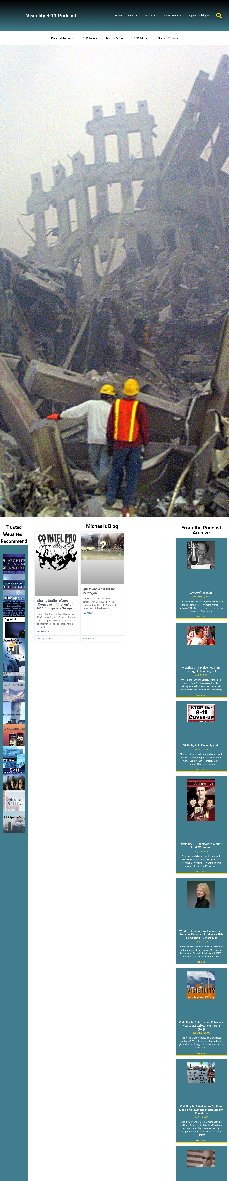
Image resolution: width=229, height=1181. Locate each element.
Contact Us (149, 15)
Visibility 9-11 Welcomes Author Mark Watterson (201, 845)
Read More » (43, 632)
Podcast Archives (62, 38)
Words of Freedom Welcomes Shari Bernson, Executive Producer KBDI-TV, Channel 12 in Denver (201, 934)
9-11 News (90, 38)
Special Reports (168, 38)
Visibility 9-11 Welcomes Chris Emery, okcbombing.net (201, 669)
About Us (133, 15)
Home (118, 15)
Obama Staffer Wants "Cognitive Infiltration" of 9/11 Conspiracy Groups (55, 604)
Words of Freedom (201, 592)
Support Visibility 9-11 (200, 15)
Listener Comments (172, 15)
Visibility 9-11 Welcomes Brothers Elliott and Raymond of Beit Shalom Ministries (201, 1110)
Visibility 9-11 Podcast (51, 16)
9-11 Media (141, 38)
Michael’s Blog (115, 38)
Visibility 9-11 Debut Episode (201, 745)
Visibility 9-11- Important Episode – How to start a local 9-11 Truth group (201, 1026)
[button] (219, 16)
